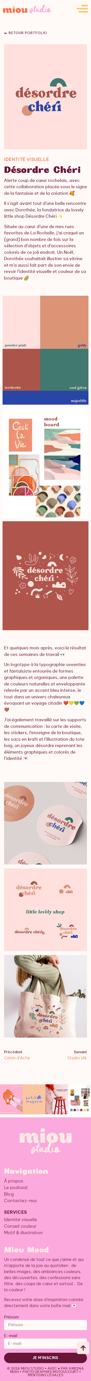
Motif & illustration (23, 1233)
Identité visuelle (20, 1220)
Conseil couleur (20, 1226)
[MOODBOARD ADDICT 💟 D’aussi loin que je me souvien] (79, 1099)
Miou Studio (32, 1368)
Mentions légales (45, 1375)
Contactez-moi (20, 1201)
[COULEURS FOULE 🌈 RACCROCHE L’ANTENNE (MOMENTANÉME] (57, 1099)
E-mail (10, 1336)
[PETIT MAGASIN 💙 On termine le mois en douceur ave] (34, 1099)
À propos (13, 1181)
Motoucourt (65, 1372)
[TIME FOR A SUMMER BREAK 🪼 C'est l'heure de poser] (11, 1099)
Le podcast (16, 1187)
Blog (9, 1194)
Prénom (11, 1317)
